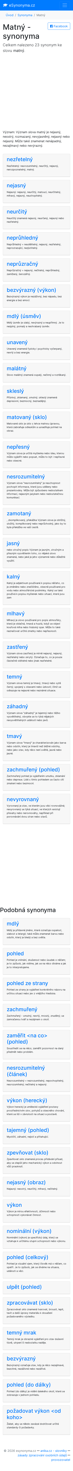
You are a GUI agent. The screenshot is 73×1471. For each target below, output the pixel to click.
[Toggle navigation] (65, 5)
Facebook (60, 26)
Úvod (9, 15)
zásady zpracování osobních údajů (42, 1455)
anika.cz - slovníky (53, 1451)
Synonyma (25, 15)
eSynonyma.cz (21, 5)
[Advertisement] (36, 93)
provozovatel (60, 1460)
